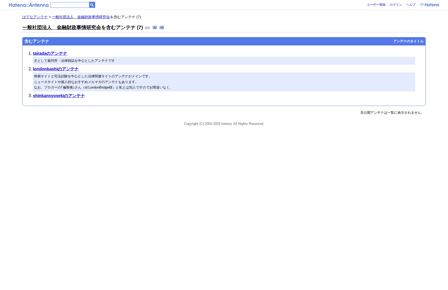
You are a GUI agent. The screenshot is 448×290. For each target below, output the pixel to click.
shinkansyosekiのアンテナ (59, 95)
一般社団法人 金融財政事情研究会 (81, 17)
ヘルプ (411, 4)
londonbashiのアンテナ (56, 69)
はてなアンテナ (35, 17)
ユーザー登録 (376, 4)
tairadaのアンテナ (50, 53)
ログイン (396, 4)
